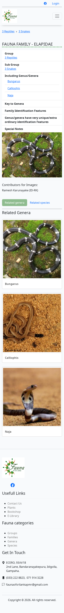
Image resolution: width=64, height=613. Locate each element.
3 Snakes (24, 31)
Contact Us (15, 503)
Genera (12, 541)
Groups (12, 533)
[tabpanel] (32, 325)
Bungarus (14, 81)
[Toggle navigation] (57, 16)
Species (12, 545)
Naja (10, 95)
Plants (12, 507)
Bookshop (14, 512)
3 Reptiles (8, 31)
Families (13, 537)
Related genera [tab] (14, 203)
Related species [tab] (40, 203)
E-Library (13, 516)
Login (55, 3)
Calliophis (14, 88)
